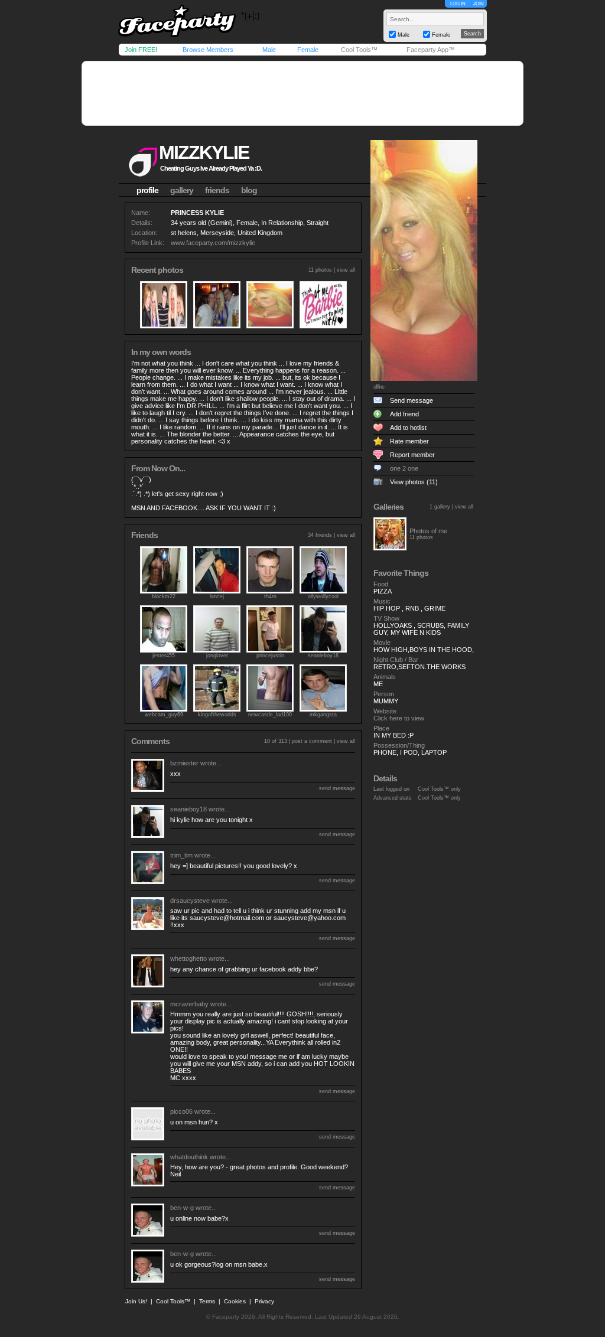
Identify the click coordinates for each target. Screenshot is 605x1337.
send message (337, 788)
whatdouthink (189, 1156)
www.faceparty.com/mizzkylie (213, 242)
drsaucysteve (190, 900)
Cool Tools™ (359, 49)
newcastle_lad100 (270, 715)
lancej (217, 596)
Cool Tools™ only (439, 789)
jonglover (217, 655)
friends (217, 190)
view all (346, 270)
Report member (412, 454)
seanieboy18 (323, 655)
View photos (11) (414, 481)
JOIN (478, 3)
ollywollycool (323, 596)
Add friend (404, 414)
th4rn (270, 596)
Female (307, 49)
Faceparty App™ (430, 49)
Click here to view (398, 718)
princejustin (270, 655)
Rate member (409, 441)
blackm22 (163, 596)
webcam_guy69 (164, 715)
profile (147, 190)
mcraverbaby (189, 1003)
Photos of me (428, 530)
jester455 (163, 655)
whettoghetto (188, 958)
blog (249, 190)
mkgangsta (323, 715)
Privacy (264, 1301)
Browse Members (208, 49)
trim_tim (181, 855)
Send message (411, 400)
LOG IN (458, 3)
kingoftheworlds (217, 715)
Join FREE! (141, 49)
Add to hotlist (408, 427)
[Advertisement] (302, 93)
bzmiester (184, 763)
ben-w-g (182, 1207)
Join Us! (136, 1301)
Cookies (235, 1301)
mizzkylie (204, 152)
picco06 (181, 1111)
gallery (181, 190)
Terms (207, 1301)
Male (269, 49)
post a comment (312, 741)
